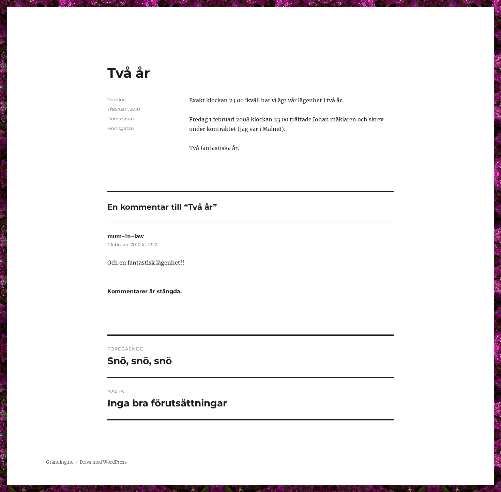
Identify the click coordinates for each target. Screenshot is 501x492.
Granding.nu (60, 462)
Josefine (116, 99)
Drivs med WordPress (103, 462)
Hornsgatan (120, 118)
